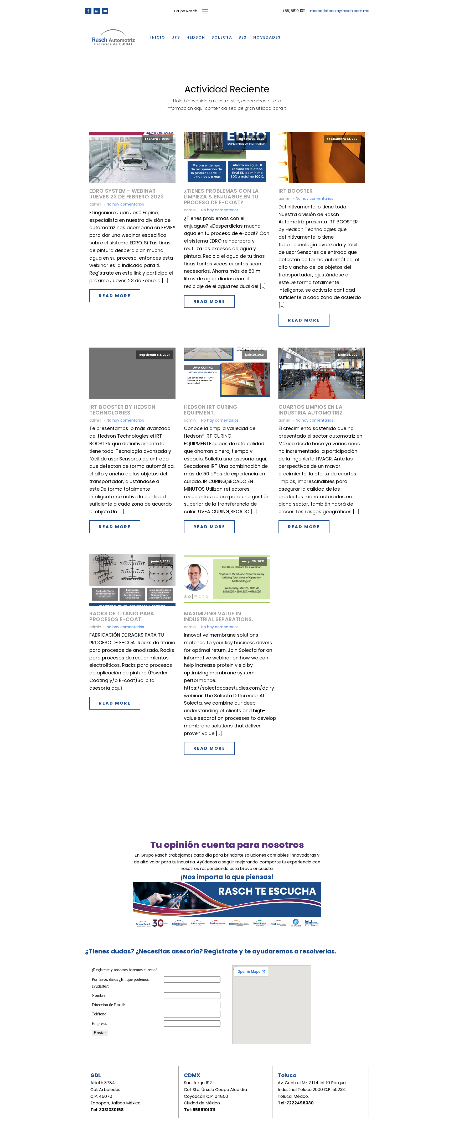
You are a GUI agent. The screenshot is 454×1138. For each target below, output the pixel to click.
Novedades (267, 37)
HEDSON (196, 37)
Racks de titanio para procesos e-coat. (121, 616)
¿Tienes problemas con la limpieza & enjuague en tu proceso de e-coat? (221, 196)
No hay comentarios (125, 204)
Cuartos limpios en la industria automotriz (310, 410)
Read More (115, 296)
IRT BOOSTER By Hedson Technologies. (122, 410)
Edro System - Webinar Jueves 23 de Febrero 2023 (126, 194)
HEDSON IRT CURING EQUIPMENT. (211, 410)
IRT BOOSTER (295, 191)
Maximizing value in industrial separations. (219, 616)
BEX (243, 37)
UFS (176, 37)
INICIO (157, 37)
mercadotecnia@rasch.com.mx (339, 10)
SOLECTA (221, 37)
